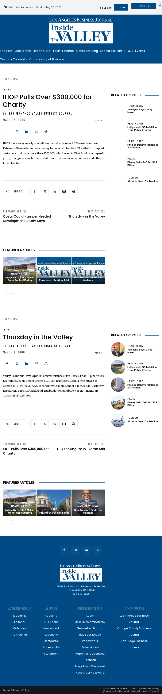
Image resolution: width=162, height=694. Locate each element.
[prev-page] (5, 291)
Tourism (132, 178)
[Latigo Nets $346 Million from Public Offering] (118, 127)
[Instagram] (75, 550)
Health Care (19, 274)
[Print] (46, 131)
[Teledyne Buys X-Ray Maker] (118, 109)
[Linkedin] (26, 131)
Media (53, 276)
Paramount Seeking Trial (54, 280)
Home (6, 79)
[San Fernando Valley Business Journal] (81, 30)
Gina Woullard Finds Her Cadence (88, 279)
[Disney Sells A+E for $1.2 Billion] (118, 162)
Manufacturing (87, 274)
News (15, 79)
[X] (17, 131)
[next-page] (12, 291)
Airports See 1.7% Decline (142, 181)
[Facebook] (7, 131)
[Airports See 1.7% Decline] (118, 180)
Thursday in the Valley (86, 216)
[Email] (36, 131)
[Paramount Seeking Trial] (54, 270)
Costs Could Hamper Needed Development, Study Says (27, 218)
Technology (135, 106)
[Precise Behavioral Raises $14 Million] (118, 144)
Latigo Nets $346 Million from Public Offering (19, 279)
